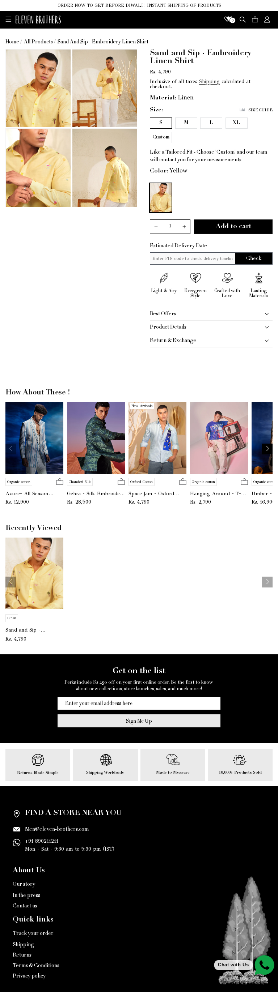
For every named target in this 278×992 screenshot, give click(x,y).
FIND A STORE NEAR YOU (73, 813)
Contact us (25, 906)
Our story (24, 884)
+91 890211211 (41, 841)
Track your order (33, 934)
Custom (160, 137)
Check (253, 258)
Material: (163, 98)
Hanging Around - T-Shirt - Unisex (215, 494)
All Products (38, 42)
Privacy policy (29, 976)
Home (12, 42)
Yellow (178, 171)
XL (236, 123)
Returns (22, 955)
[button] (8, 19)
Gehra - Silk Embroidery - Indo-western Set (96, 494)
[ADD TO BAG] (59, 482)
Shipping (209, 81)
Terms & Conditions (36, 965)
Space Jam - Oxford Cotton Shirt (151, 494)
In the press (26, 895)
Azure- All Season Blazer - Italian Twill (29, 494)
